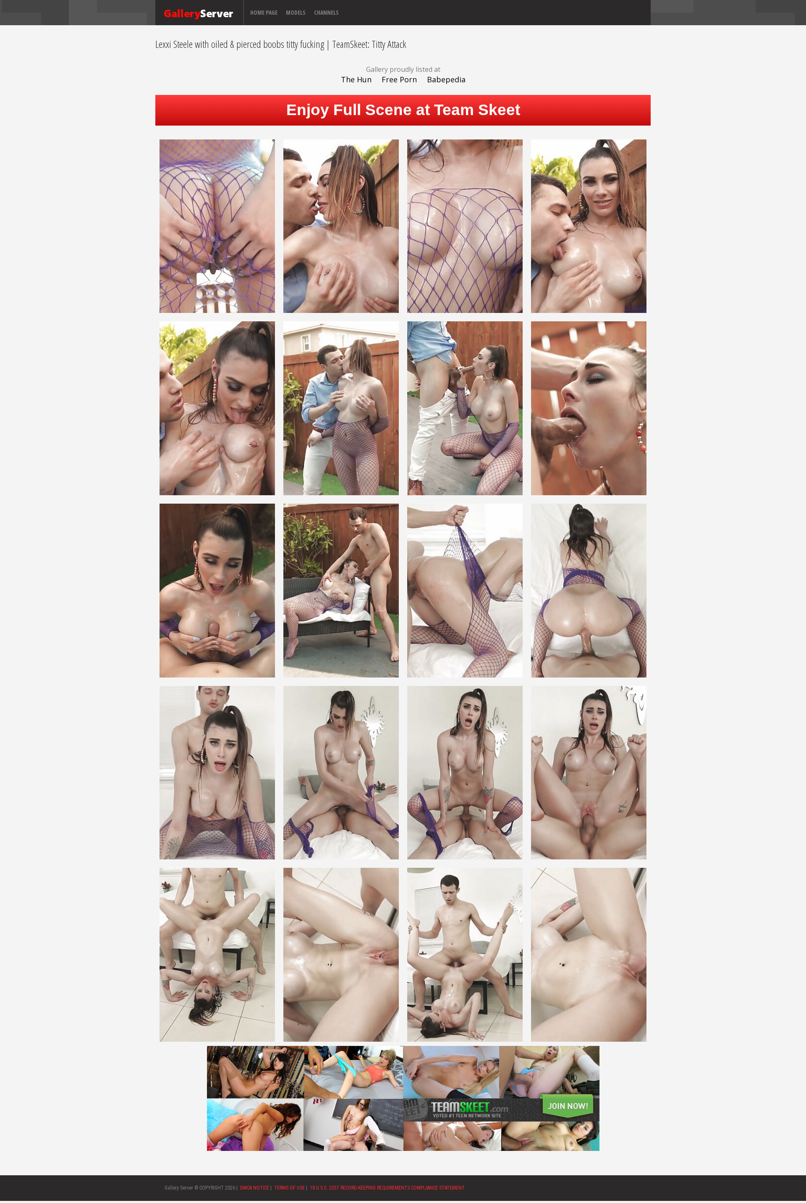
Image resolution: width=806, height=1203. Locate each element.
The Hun (356, 79)
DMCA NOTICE (254, 1188)
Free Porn (399, 79)
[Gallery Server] (198, 12)
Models (296, 12)
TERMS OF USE (289, 1188)
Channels (326, 12)
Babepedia (446, 79)
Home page (263, 12)
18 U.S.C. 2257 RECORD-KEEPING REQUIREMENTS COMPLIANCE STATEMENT (387, 1188)
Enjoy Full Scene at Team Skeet (403, 109)
